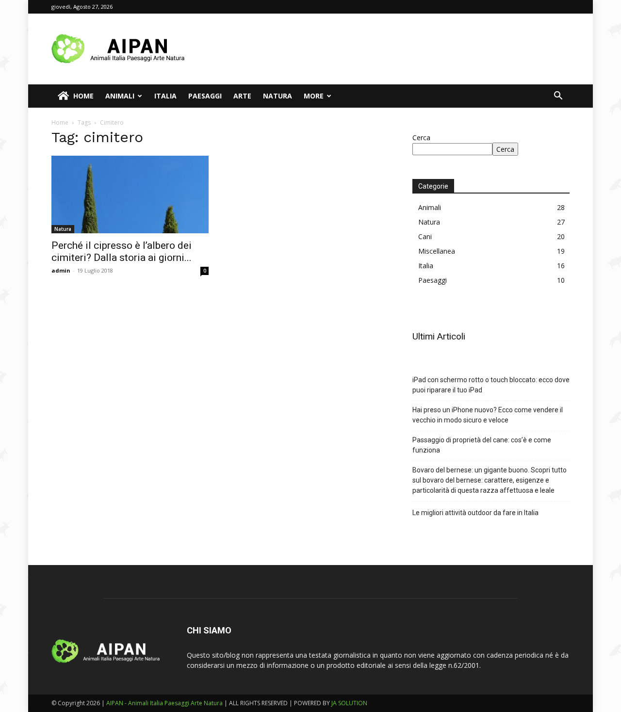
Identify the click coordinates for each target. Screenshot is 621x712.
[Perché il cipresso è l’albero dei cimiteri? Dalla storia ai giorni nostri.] (130, 194)
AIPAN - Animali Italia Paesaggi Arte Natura (164, 703)
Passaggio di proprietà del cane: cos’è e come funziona (481, 445)
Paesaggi (205, 95)
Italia (165, 95)
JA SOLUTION (349, 703)
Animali (119, 95)
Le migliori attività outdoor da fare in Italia (475, 513)
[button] (558, 96)
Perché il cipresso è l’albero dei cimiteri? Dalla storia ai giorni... (121, 251)
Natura (277, 95)
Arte (242, 95)
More (314, 95)
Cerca (421, 137)
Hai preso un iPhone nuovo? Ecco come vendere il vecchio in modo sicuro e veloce (487, 415)
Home (83, 95)
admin (60, 270)
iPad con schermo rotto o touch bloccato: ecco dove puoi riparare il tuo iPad (491, 385)
